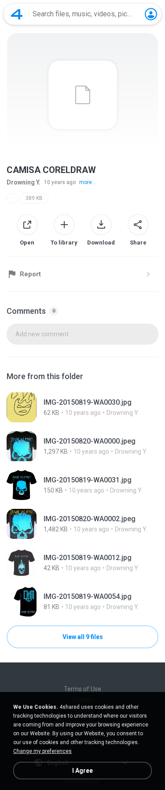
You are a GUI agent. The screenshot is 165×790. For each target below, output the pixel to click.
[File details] (82, 407)
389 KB (34, 198)
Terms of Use (82, 688)
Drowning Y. (23, 182)
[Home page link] (17, 14)
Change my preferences (42, 751)
